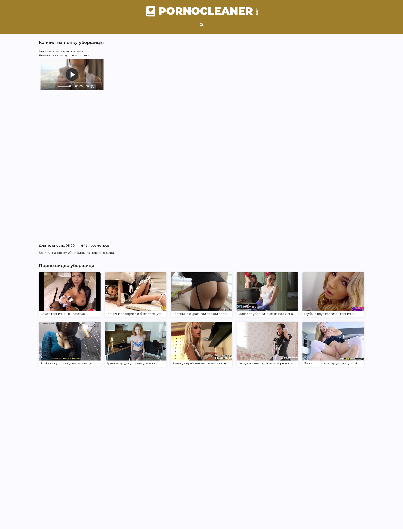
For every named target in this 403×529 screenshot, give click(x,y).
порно (65, 51)
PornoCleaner (207, 11)
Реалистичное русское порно (64, 55)
